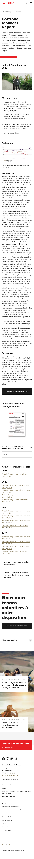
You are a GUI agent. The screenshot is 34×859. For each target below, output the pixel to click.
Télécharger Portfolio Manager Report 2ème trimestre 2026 (13, 447)
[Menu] (31, 2)
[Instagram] (7, 758)
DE (2, 845)
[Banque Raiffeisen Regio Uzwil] (8, 2)
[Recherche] (26, 2)
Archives (5, 454)
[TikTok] (16, 758)
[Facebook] (3, 758)
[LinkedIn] (11, 758)
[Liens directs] (23, 2)
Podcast (9, 476)
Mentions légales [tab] (9, 640)
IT (9, 845)
